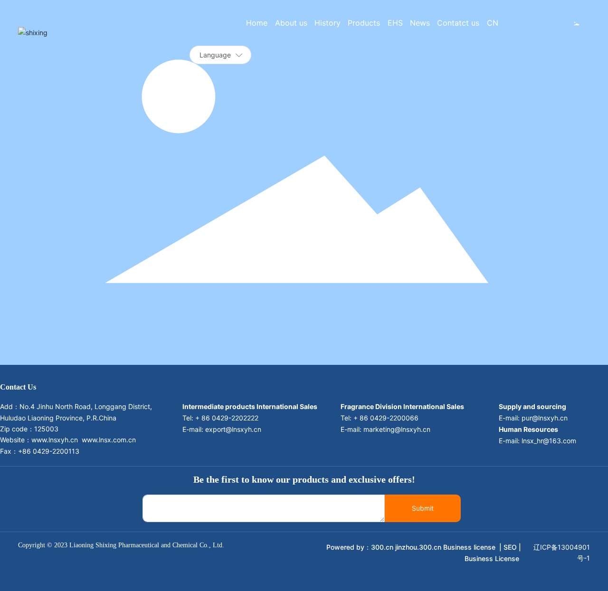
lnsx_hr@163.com (549, 441)
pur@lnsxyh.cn (545, 418)
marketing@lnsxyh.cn (397, 429)
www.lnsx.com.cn (109, 440)
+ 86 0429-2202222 (227, 418)
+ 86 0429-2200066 (385, 418)
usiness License (495, 558)
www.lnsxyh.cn (54, 440)
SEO (510, 547)
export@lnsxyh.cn (233, 429)
